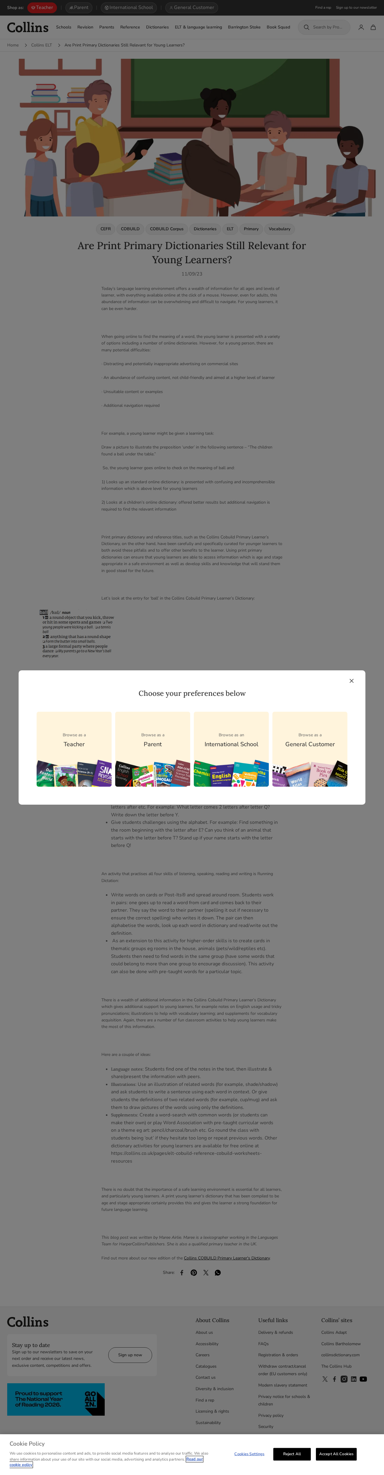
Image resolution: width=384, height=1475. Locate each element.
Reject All (292, 1453)
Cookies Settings (249, 1453)
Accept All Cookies (336, 1453)
